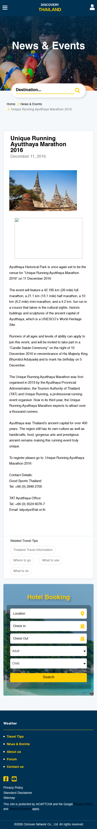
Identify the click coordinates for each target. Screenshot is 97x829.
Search (48, 677)
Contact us (15, 766)
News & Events (31, 104)
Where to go (22, 560)
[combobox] (48, 651)
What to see (50, 560)
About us (14, 752)
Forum (12, 759)
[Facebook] (5, 779)
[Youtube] (14, 779)
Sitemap (9, 798)
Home (11, 104)
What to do (21, 571)
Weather (10, 723)
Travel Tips (15, 736)
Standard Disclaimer (17, 793)
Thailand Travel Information (33, 550)
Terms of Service (20, 809)
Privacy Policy (13, 787)
